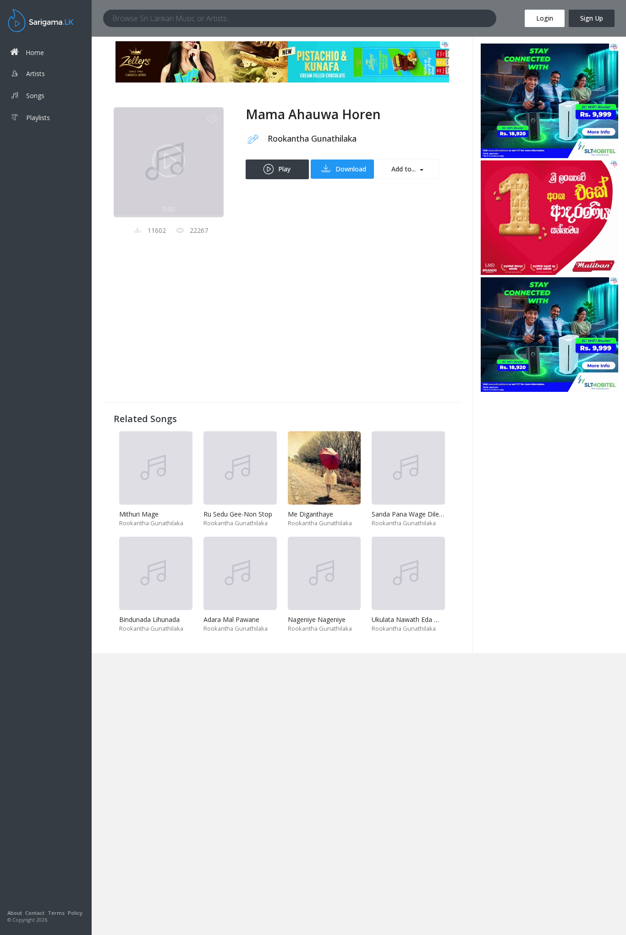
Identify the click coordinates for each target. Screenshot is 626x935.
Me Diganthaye (310, 514)
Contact (34, 912)
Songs (35, 95)
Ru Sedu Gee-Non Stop (237, 514)
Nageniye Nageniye (317, 619)
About (14, 912)
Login (544, 18)
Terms (56, 912)
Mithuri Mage (139, 514)
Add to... (404, 169)
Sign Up (591, 18)
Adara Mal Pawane (231, 619)
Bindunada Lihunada (149, 619)
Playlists (38, 117)
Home (35, 52)
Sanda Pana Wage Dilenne (411, 514)
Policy (75, 912)
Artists (35, 73)
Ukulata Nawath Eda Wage (411, 619)
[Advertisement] (282, 327)
